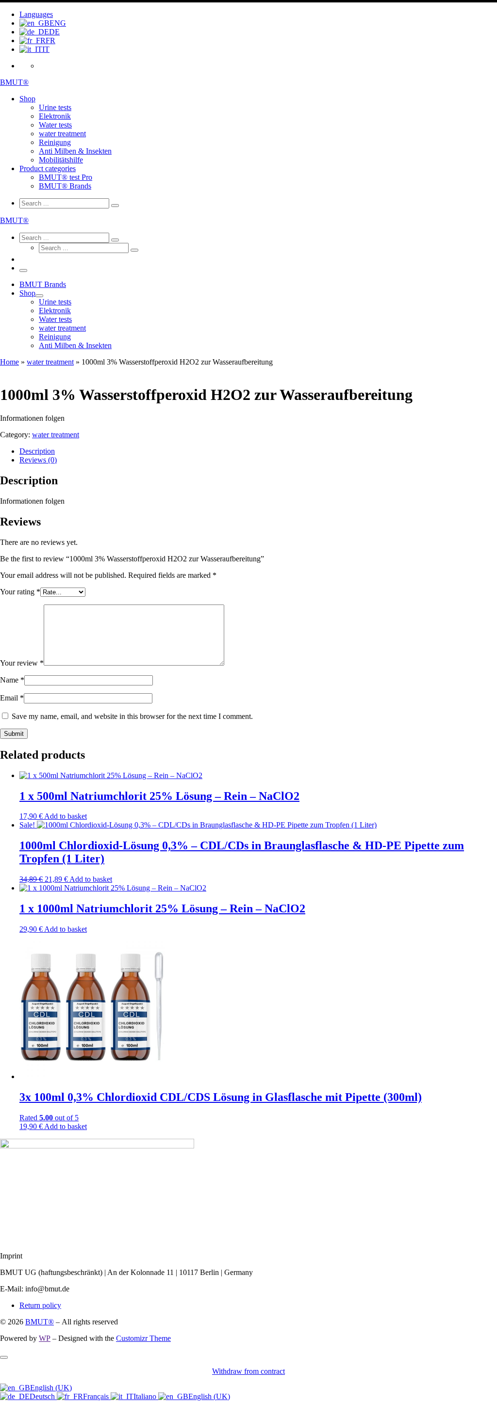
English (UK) (51, 1388)
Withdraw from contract (248, 1371)
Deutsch (43, 1396)
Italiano (145, 1396)
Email (12, 698)
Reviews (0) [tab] (38, 460)
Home (9, 362)
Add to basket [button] (65, 816)
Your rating (20, 592)
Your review (22, 663)
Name (12, 680)
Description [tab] (37, 451)
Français (97, 1396)
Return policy (40, 1305)
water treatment (50, 362)
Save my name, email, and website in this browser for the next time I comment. (132, 716)
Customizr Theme (143, 1338)
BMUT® (39, 1322)
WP (44, 1338)
